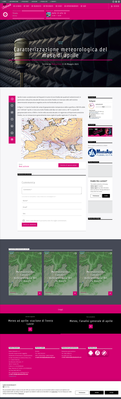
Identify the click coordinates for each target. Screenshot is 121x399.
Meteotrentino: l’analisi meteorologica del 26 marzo (60, 276)
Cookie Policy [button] (54, 391)
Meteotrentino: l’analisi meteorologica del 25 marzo (95, 276)
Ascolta (116, 6)
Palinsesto (37, 6)
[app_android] (91, 353)
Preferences (82, 392)
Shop (84, 6)
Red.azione (57, 64)
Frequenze (25, 1)
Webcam (34, 1)
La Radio (18, 6)
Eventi (60, 6)
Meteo (60, 43)
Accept (111, 392)
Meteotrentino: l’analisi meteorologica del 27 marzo (25, 276)
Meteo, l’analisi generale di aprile (91, 320)
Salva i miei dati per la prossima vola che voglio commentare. (46, 221)
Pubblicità (44, 1)
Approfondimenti (72, 6)
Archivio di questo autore (69, 165)
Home (4, 1)
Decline (97, 392)
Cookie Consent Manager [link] (9, 384)
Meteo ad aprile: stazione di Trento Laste (30, 322)
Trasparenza (12, 376)
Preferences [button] (21, 393)
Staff (27, 6)
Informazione (14, 1)
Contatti (53, 1)
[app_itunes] (98, 353)
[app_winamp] (105, 353)
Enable (106, 195)
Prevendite (49, 6)
